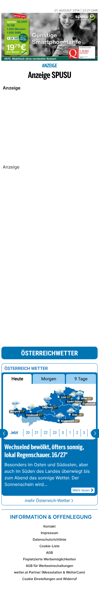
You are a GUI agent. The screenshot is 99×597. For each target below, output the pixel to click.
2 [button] (77, 432)
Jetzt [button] (14, 432)
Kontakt (49, 526)
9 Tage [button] (81, 378)
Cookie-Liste (49, 546)
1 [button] (70, 432)
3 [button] (84, 432)
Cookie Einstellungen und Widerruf (49, 579)
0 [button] (63, 432)
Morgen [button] (48, 378)
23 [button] (55, 432)
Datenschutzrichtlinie (49, 539)
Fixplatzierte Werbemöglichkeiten (49, 559)
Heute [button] (17, 378)
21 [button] (36, 432)
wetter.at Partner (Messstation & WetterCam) (49, 572)
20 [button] (28, 432)
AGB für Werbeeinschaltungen (49, 566)
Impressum (49, 533)
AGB (49, 552)
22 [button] (46, 432)
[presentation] (4, 433)
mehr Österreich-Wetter (47, 500)
